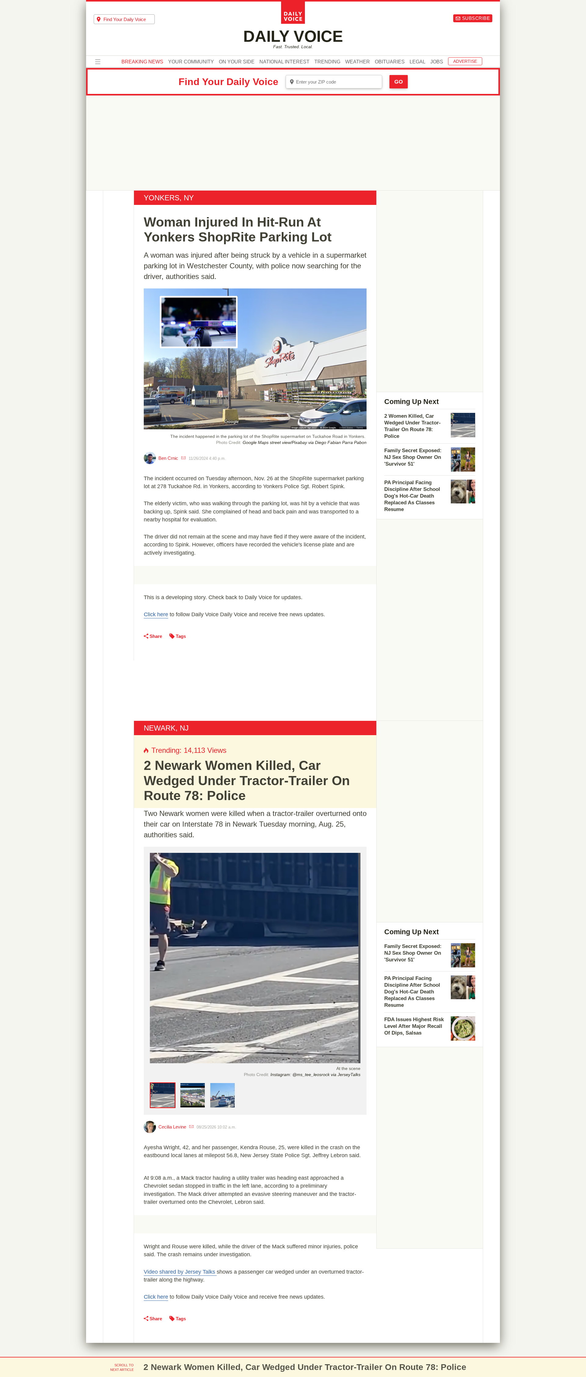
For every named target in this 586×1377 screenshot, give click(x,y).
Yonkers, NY (169, 198)
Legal (417, 61)
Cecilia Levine (172, 1126)
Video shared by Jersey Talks (180, 1272)
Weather (357, 61)
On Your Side (237, 61)
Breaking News (142, 61)
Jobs (436, 61)
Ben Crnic (168, 458)
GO (398, 82)
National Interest (284, 61)
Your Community (191, 61)
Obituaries (390, 61)
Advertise (465, 61)
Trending (327, 61)
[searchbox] (129, 19)
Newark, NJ (166, 728)
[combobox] (124, 19)
